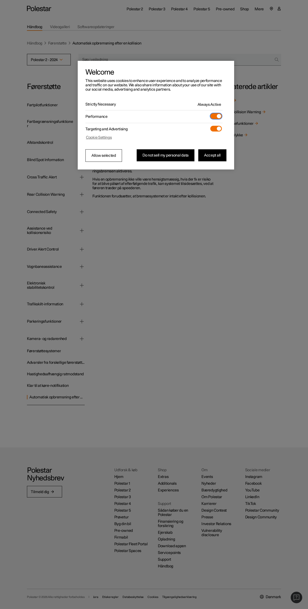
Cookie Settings (99, 137)
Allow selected (103, 155)
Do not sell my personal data (165, 155)
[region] (156, 115)
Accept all (212, 155)
